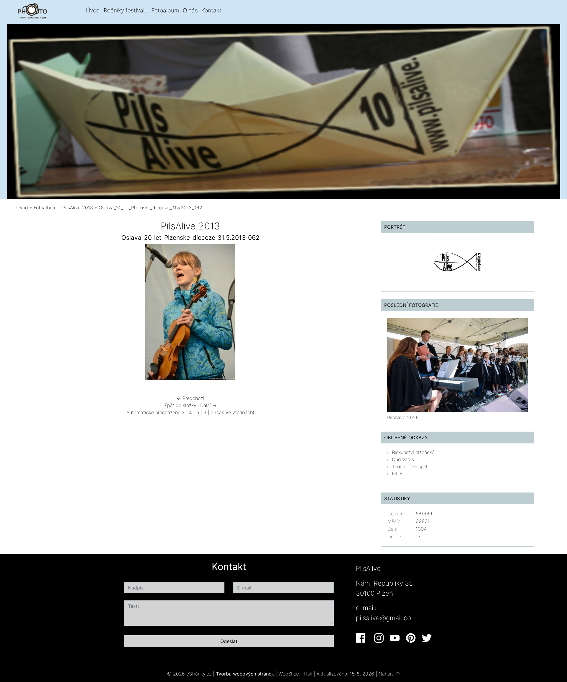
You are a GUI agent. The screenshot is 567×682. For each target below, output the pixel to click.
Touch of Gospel (409, 466)
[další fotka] (349, 313)
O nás (190, 10)
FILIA (397, 474)
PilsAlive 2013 (77, 207)
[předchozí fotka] (31, 313)
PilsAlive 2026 (403, 417)
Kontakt (211, 10)
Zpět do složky (180, 405)
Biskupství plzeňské (413, 452)
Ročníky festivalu (126, 10)
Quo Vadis (403, 459)
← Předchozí (190, 398)
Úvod (93, 10)
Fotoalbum (165, 10)
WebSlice (288, 674)
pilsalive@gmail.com (386, 618)
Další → (208, 405)
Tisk (307, 674)
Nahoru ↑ (389, 674)
